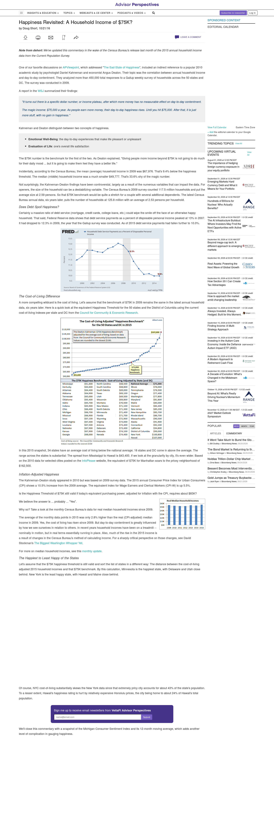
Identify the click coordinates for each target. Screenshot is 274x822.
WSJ (41, 91)
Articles (215, 433)
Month (244, 426)
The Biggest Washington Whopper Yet (58, 543)
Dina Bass (214, 462)
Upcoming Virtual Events (222, 153)
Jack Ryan (214, 481)
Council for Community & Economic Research (109, 312)
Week (236, 426)
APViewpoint (71, 67)
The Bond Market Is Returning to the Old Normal (238, 449)
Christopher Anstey (218, 471)
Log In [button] (252, 12)
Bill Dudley (214, 443)
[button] (25, 37)
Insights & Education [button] (42, 12)
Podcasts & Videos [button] (130, 12)
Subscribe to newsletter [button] (233, 12)
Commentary (234, 433)
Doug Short (30, 28)
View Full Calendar (217, 127)
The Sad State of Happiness (121, 67)
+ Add (210, 132)
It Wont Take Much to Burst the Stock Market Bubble (241, 440)
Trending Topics (221, 143)
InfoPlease (88, 460)
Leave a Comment (190, 37)
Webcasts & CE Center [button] (95, 12)
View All (238, 143)
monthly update (92, 551)
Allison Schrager (217, 453)
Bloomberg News (229, 443)
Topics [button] (68, 12)
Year (252, 426)
